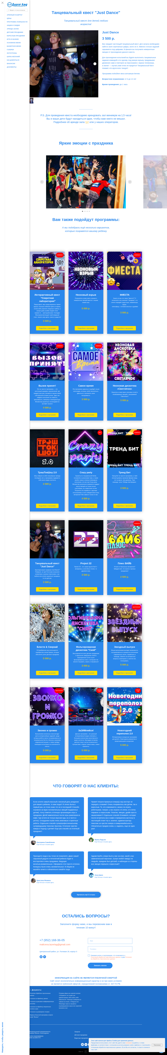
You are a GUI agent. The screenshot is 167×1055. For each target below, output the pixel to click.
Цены (9, 18)
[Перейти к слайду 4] (87, 211)
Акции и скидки (13, 25)
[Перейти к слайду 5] (89, 211)
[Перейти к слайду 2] (84, 211)
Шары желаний (13, 56)
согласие (129, 1043)
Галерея (10, 49)
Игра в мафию (13, 39)
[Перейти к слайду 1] (82, 211)
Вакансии (11, 63)
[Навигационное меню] (2, 3)
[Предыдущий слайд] (42, 182)
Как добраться (13, 60)
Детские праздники (15, 32)
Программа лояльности (17, 22)
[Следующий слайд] (94, 63)
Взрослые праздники (16, 36)
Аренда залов (13, 29)
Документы (11, 67)
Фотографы (12, 53)
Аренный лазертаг (15, 15)
